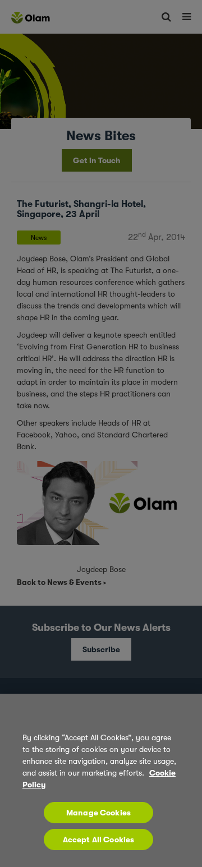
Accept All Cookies (99, 839)
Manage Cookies (98, 812)
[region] (101, 780)
